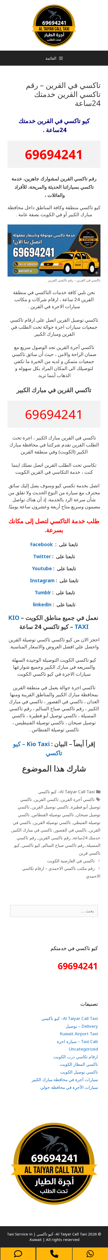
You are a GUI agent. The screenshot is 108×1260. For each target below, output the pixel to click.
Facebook (41, 544)
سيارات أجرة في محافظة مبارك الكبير (65, 1079)
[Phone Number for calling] (54, 1253)
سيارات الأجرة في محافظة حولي (69, 1087)
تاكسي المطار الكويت (79, 1064)
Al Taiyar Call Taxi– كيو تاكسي (66, 791)
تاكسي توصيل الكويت (79, 1072)
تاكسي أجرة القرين (78, 799)
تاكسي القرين (46, 799)
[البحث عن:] (54, 911)
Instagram (42, 580)
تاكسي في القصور (71, 830)
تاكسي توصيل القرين (50, 807)
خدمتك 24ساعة (86, 838)
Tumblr (42, 592)
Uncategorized (83, 1049)
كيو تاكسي (31, 845)
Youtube (42, 568)
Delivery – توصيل (82, 1026)
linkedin (42, 604)
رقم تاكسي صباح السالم (63, 845)
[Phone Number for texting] (18, 1253)
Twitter (42, 556)
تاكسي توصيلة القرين (52, 822)
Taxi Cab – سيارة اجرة (77, 1041)
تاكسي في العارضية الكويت (71, 861)
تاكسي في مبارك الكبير (32, 830)
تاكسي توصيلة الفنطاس (53, 815)
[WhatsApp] (90, 1253)
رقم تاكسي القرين (54, 838)
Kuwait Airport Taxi (79, 1034)
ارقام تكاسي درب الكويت (75, 1057)
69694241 (54, 154)
